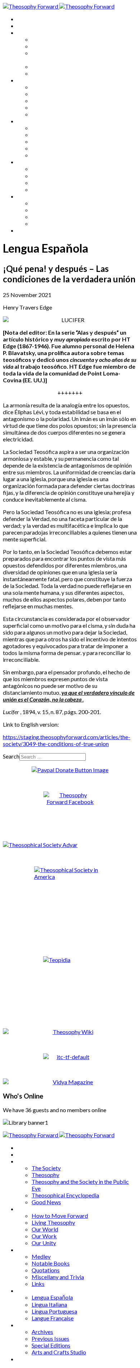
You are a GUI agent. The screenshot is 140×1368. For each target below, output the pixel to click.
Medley (41, 127)
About (25, 25)
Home (25, 18)
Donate (26, 230)
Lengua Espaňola (52, 168)
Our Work (44, 107)
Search (11, 756)
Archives (28, 196)
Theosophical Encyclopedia (65, 66)
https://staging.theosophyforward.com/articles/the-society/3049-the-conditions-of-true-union (66, 740)
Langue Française (53, 189)
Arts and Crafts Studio (59, 223)
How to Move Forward (60, 86)
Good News (46, 73)
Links (38, 155)
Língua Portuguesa (54, 182)
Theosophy (45, 46)
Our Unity (44, 114)
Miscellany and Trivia (58, 148)
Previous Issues (50, 209)
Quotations (46, 141)
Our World (45, 100)
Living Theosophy (53, 93)
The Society (46, 39)
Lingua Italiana (49, 175)
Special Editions (51, 216)
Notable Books (51, 134)
